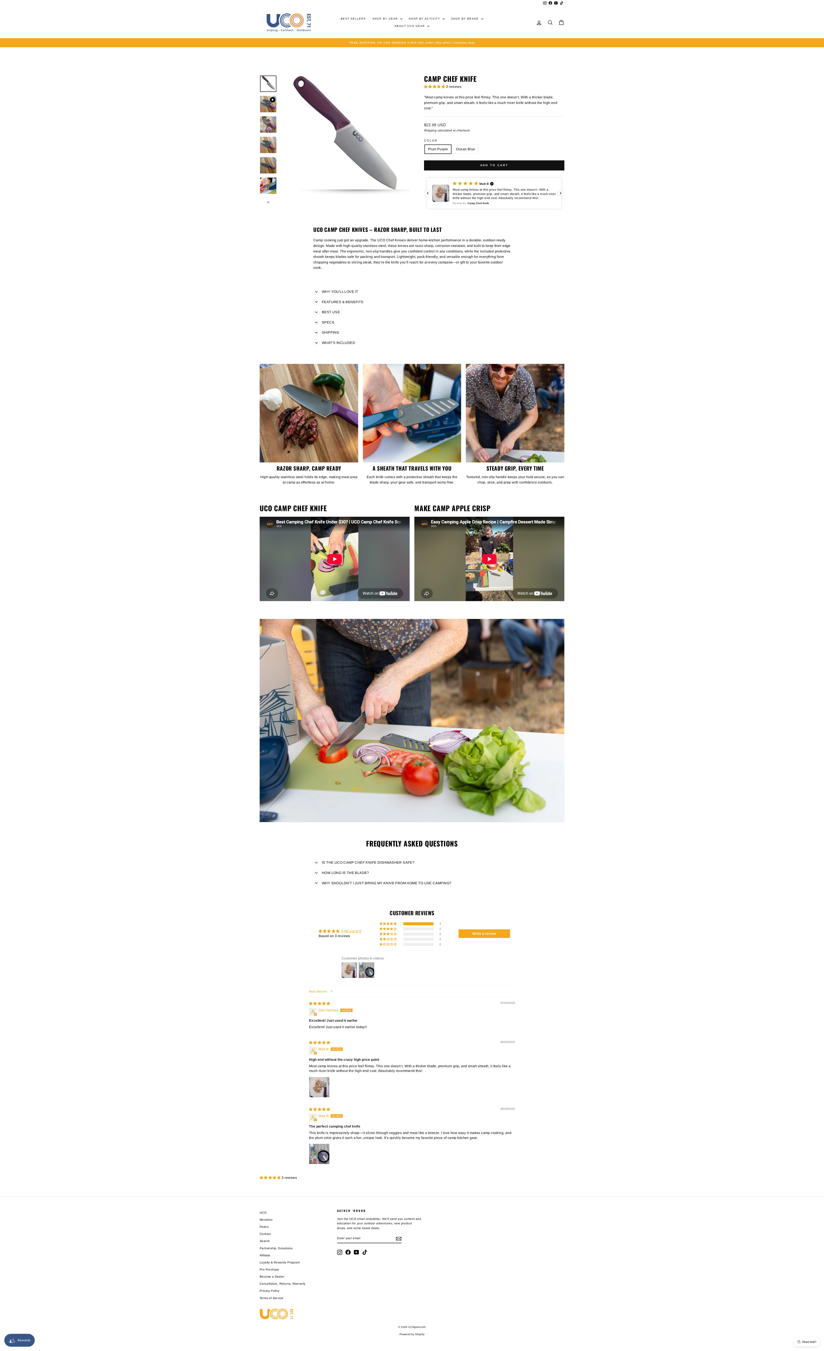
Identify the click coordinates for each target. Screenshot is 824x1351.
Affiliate (265, 1255)
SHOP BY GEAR (386, 18)
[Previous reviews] (427, 193)
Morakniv (266, 1219)
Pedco (264, 1226)
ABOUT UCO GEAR (410, 25)
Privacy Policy (270, 1290)
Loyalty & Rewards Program (280, 1262)
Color (431, 140)
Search (265, 1241)
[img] (319, 1003)
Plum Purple (438, 149)
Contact (265, 1234)
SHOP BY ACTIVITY (425, 18)
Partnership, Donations (276, 1248)
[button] (435, 86)
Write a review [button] (484, 933)
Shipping (430, 130)
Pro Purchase (269, 1269)
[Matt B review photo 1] (319, 1087)
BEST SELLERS (353, 18)
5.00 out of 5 (351, 931)
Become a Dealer (272, 1276)
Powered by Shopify (412, 1334)
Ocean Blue (465, 149)
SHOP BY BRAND (465, 18)
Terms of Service (271, 1298)
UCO (263, 1212)
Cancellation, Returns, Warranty (282, 1283)
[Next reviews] (560, 193)
